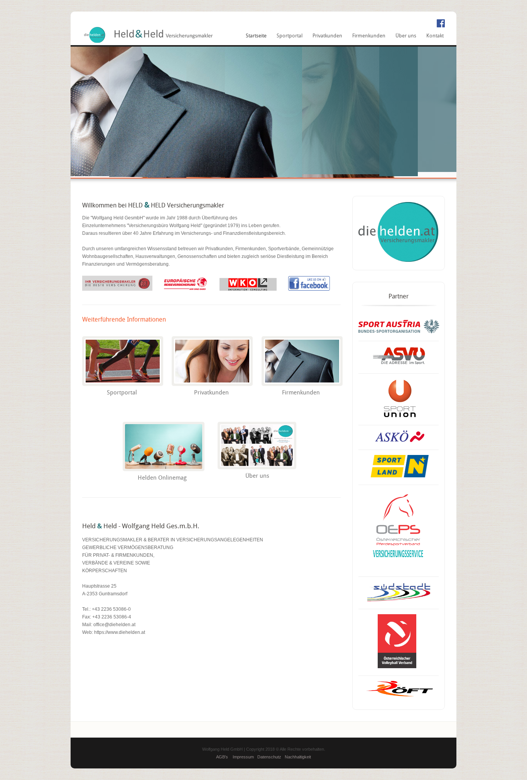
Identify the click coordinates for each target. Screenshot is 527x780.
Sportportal (289, 36)
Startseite (256, 36)
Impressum (243, 757)
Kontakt (435, 36)
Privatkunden (327, 36)
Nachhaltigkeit (298, 757)
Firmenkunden (368, 36)
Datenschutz (269, 757)
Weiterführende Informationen (124, 320)
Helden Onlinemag (162, 478)
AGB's (222, 757)
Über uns (405, 36)
